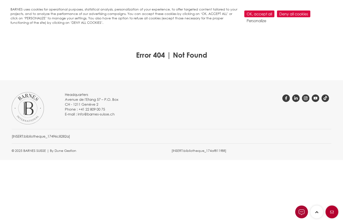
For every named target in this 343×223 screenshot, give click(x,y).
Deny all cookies (293, 13)
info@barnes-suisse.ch (96, 114)
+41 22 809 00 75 (92, 109)
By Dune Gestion (63, 150)
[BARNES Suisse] (28, 107)
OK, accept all (259, 13)
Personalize (256, 20)
